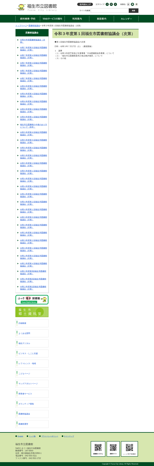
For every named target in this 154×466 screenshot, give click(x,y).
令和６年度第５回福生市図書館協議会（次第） (33, 87)
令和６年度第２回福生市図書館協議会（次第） (33, 110)
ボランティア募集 (26, 404)
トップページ (21, 26)
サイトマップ (69, 436)
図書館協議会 (34, 26)
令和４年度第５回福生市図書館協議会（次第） (33, 180)
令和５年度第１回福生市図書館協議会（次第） (33, 172)
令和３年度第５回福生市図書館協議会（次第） (33, 218)
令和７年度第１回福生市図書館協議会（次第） (33, 79)
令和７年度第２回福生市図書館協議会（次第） (33, 72)
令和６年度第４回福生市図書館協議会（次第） (33, 95)
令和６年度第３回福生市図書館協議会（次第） (33, 102)
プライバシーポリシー (49, 436)
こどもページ (24, 374)
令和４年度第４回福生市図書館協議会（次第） (33, 187)
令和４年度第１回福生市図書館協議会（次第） (33, 210)
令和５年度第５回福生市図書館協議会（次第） (33, 141)
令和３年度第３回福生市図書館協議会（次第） (33, 234)
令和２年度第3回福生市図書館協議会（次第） (33, 272)
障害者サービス (25, 394)
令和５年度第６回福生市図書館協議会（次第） (33, 133)
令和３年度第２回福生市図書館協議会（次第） (33, 241)
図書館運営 (23, 424)
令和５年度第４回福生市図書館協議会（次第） (33, 149)
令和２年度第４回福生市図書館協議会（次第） (33, 264)
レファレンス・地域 (27, 363)
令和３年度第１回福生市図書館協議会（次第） (33, 249)
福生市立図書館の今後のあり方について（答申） (33, 126)
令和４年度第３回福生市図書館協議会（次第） (33, 195)
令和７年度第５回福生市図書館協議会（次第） (33, 49)
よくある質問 (24, 333)
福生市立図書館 (36, 8)
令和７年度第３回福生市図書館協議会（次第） (33, 64)
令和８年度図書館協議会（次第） (32, 41)
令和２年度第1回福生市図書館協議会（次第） (33, 288)
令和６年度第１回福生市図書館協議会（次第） (33, 118)
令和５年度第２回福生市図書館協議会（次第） (33, 164)
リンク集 (32, 436)
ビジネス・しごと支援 (28, 353)
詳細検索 (22, 323)
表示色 (123, 4)
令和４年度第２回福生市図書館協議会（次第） (33, 203)
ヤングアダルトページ (28, 384)
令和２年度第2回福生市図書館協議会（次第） (33, 280)
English (20, 436)
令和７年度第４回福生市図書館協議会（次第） (33, 56)
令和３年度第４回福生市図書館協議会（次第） (33, 226)
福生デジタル (24, 343)
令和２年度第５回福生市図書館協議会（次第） (33, 257)
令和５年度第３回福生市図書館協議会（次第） (33, 156)
